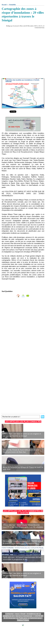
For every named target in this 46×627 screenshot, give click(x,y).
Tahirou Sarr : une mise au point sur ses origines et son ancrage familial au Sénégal (22, 435)
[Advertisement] (21, 52)
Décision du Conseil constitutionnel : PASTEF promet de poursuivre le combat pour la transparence (23, 542)
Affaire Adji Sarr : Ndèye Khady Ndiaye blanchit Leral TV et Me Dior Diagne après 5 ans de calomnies (23, 526)
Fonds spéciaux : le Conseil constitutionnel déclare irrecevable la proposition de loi (22, 558)
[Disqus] (23, 327)
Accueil (4, 4)
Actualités (12, 4)
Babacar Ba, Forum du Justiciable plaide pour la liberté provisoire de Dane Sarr (21, 451)
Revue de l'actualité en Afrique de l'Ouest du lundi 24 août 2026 (23, 468)
